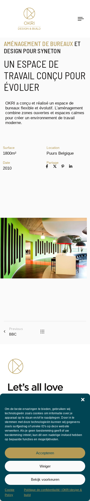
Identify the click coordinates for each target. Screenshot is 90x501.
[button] (82, 399)
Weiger (45, 466)
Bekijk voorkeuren (45, 479)
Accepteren (45, 453)
